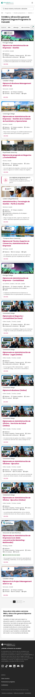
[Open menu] (32, 2)
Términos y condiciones (7, 693)
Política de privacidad (19, 693)
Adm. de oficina (25, 27)
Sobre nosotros (5, 678)
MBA (9, 27)
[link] (24, 601)
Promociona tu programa (8, 681)
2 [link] (17, 601)
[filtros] (32, 27)
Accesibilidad (28, 693)
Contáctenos (4, 685)
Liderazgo (16, 27)
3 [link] (20, 601)
